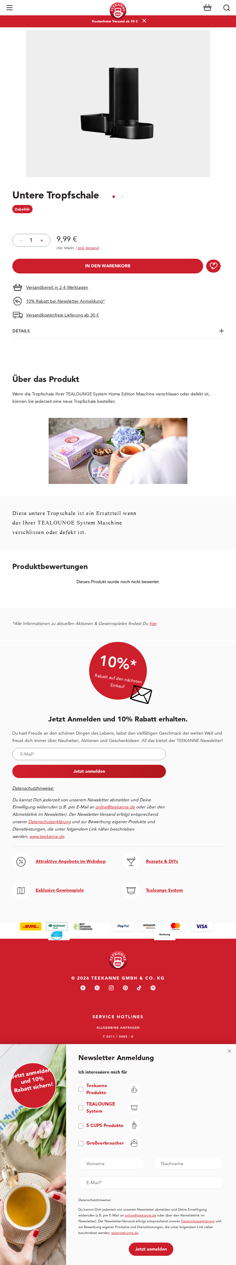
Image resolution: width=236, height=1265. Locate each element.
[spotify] (153, 988)
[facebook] (97, 988)
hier (152, 623)
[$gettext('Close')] (229, 1051)
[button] (9, 7)
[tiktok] (139, 988)
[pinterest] (125, 988)
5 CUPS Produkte (105, 1125)
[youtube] (83, 988)
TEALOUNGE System (100, 1107)
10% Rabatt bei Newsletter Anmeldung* (65, 301)
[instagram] (111, 988)
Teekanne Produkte (96, 1088)
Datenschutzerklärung (197, 1221)
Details (21, 331)
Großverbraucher (105, 1143)
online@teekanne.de (115, 807)
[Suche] (226, 7)
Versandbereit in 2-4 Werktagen (57, 287)
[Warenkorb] (207, 7)
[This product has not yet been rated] (118, 222)
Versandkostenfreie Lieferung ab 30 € (62, 315)
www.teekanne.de (124, 1233)
